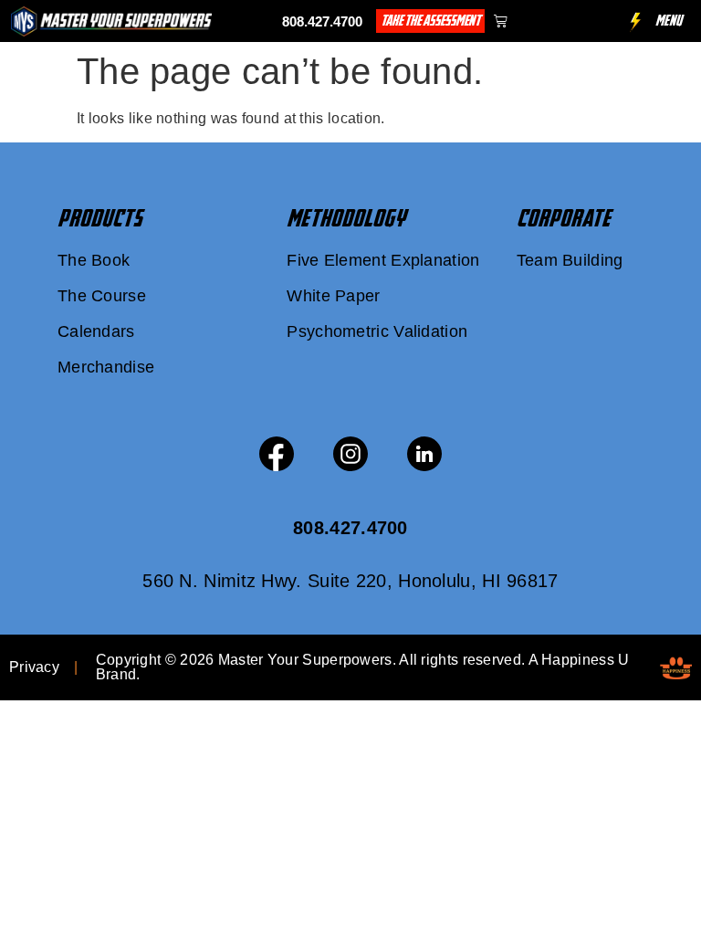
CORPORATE (564, 218)
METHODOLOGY (346, 218)
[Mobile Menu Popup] (635, 22)
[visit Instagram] (350, 454)
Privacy (34, 667)
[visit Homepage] (111, 21)
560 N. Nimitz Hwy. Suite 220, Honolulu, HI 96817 (350, 581)
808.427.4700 (322, 21)
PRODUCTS (100, 218)
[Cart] (500, 20)
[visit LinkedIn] (424, 454)
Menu (669, 20)
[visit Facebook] (276, 454)
